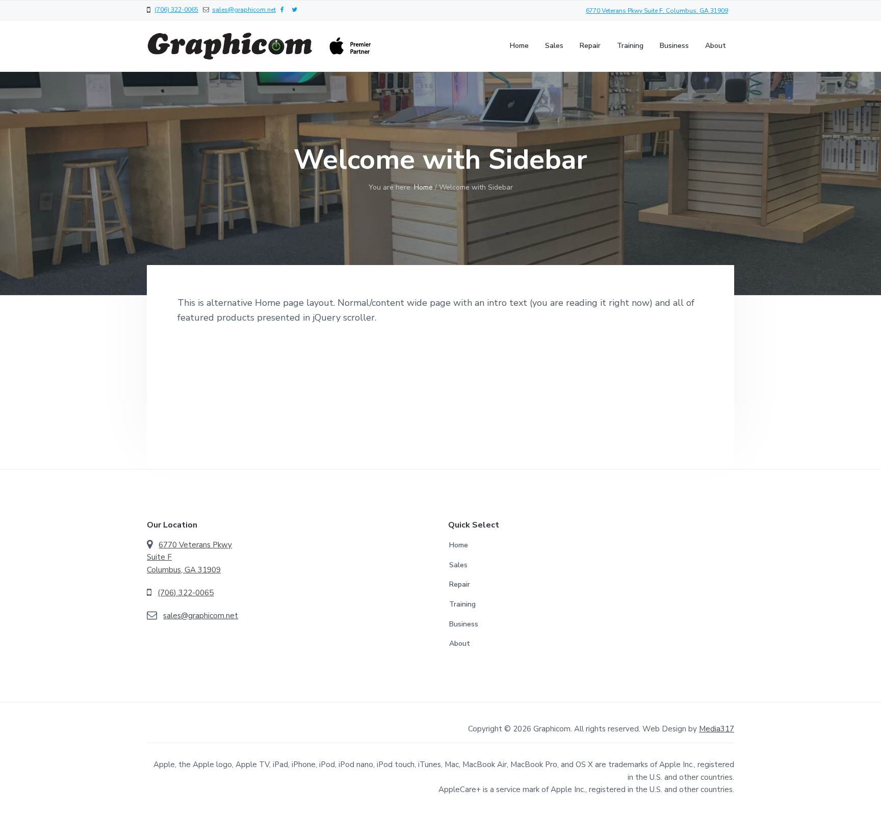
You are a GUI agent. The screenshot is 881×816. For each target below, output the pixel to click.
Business (463, 624)
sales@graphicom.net (244, 10)
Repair (459, 584)
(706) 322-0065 (176, 10)
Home (458, 545)
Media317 (716, 729)
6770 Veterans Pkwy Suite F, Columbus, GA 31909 (657, 11)
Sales (458, 565)
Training (462, 604)
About (459, 643)
